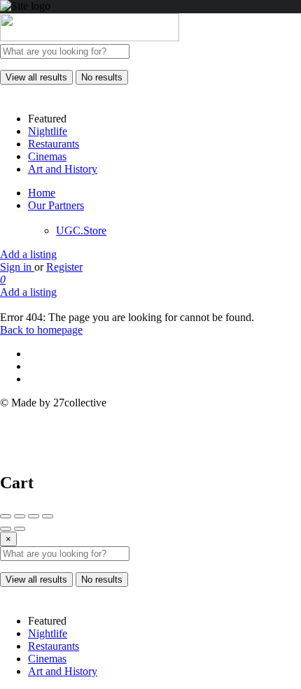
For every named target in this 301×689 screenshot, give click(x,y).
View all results (36, 77)
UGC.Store (81, 230)
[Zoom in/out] (47, 516)
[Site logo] (89, 37)
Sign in (17, 267)
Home (41, 193)
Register (64, 267)
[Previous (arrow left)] (5, 529)
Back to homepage (41, 330)
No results (101, 77)
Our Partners (56, 205)
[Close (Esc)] (5, 516)
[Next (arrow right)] (19, 529)
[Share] (19, 516)
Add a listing (28, 254)
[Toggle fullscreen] (33, 516)
